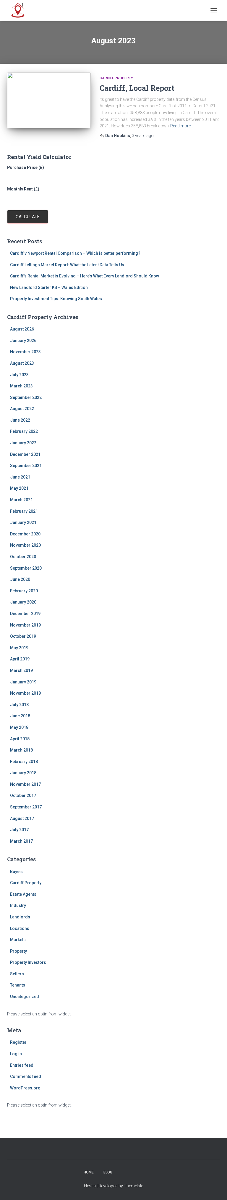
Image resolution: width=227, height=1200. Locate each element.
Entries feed (21, 1065)
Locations (19, 928)
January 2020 (23, 602)
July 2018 (19, 704)
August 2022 (22, 408)
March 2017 (21, 841)
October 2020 (23, 556)
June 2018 (20, 716)
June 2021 (20, 477)
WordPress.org (25, 1088)
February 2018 (24, 761)
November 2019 (25, 625)
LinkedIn (143, 1172)
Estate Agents (23, 894)
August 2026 (22, 329)
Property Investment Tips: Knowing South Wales (56, 298)
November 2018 (25, 693)
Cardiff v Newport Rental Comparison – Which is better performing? (75, 253)
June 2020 (20, 579)
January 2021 (23, 522)
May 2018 (19, 727)
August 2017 (22, 818)
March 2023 (21, 386)
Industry (18, 905)
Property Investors (28, 962)
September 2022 (26, 397)
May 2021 (19, 488)
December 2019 (25, 613)
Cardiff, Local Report (137, 88)
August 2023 (22, 363)
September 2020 (26, 568)
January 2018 (23, 772)
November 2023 (25, 351)
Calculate (28, 216)
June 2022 (20, 420)
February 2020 (24, 591)
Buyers (17, 871)
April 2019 (20, 659)
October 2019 (23, 636)
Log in (16, 1053)
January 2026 (23, 340)
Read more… (181, 126)
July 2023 (19, 374)
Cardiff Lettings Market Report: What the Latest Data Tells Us (67, 264)
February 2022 (24, 431)
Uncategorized (24, 996)
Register (18, 1042)
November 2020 (25, 545)
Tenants (17, 985)
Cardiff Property (116, 78)
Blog (107, 1172)
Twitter (132, 1172)
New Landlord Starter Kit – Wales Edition (49, 287)
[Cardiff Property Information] (20, 10)
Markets (18, 939)
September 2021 (26, 465)
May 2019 (19, 647)
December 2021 (25, 454)
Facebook (122, 1172)
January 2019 (23, 682)
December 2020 (25, 534)
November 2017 (25, 784)
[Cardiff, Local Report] (49, 100)
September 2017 (26, 807)
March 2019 (21, 670)
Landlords (20, 917)
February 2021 (24, 511)
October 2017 (23, 795)
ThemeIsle (133, 1185)
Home (89, 1172)
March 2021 (21, 499)
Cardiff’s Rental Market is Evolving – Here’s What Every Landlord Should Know (84, 276)
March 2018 (21, 750)
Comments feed (25, 1076)
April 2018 (20, 739)
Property (18, 951)
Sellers (17, 973)
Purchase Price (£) (25, 167)
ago (143, 135)
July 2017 (19, 829)
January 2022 (23, 442)
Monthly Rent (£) (23, 189)
